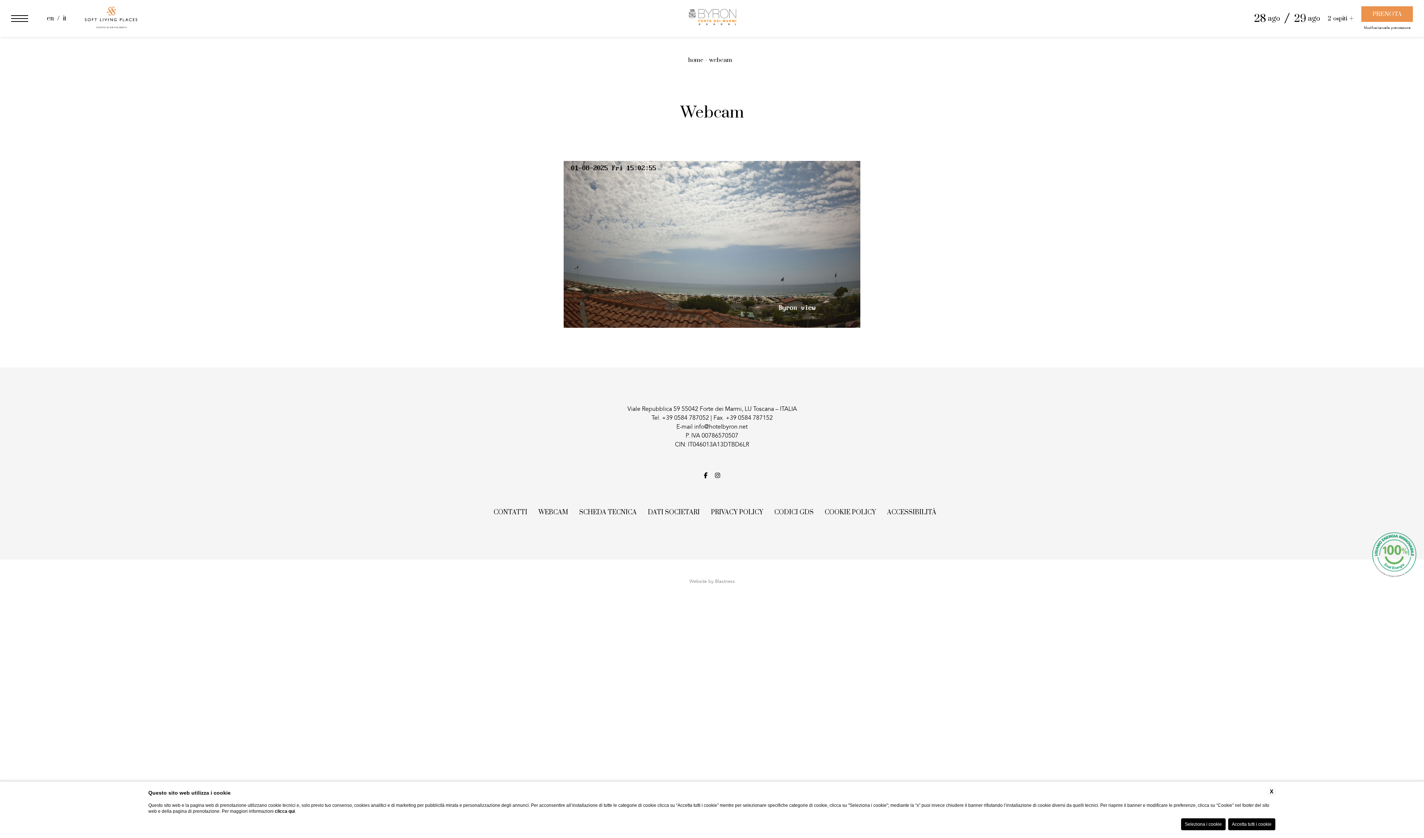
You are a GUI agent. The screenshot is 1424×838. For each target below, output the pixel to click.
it (64, 18)
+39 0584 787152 (749, 418)
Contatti (510, 512)
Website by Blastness (712, 581)
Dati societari (674, 512)
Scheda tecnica (608, 512)
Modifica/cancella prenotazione (1387, 28)
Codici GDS (794, 512)
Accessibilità (911, 512)
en (51, 18)
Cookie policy (850, 512)
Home (695, 60)
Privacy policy (737, 512)
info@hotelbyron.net (721, 426)
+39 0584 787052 (685, 418)
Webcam (720, 60)
